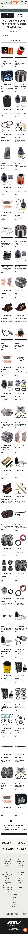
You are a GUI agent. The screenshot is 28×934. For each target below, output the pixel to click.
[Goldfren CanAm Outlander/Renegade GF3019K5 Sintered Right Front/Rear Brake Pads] (7, 204)
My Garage (7, 867)
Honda (14, 904)
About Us (20, 859)
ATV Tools (7, 884)
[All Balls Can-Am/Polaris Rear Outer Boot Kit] (7, 179)
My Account (7, 859)
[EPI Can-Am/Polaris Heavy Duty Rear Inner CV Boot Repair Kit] (21, 462)
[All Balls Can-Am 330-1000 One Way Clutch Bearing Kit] (7, 126)
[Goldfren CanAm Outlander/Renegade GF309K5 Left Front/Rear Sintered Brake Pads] (7, 359)
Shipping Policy (20, 861)
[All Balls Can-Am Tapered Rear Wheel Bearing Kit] (7, 590)
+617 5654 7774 (21, 925)
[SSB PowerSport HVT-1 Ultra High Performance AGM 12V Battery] (21, 799)
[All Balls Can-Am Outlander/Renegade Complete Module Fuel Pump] (21, 514)
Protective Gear (7, 882)
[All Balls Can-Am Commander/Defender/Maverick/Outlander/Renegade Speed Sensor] (7, 333)
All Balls (20, 885)
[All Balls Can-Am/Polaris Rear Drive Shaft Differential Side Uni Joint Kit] (21, 412)
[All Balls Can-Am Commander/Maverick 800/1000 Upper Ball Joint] (21, 204)
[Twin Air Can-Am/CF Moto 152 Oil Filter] (21, 179)
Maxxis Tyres (20, 875)
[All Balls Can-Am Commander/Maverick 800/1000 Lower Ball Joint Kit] (21, 153)
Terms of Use (20, 867)
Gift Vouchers (7, 878)
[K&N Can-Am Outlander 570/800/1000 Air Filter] (7, 514)
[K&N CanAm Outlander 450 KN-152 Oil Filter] (21, 51)
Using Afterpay (7, 863)
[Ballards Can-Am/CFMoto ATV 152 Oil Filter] (7, 51)
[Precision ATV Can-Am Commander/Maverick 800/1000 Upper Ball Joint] (21, 641)
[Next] (17, 821)
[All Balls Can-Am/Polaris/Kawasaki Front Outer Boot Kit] (7, 385)
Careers (20, 868)
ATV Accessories (7, 885)
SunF (20, 887)
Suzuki (14, 900)
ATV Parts (7, 880)
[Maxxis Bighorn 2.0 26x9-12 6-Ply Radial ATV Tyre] (21, 565)
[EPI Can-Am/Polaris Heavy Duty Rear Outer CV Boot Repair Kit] (7, 641)
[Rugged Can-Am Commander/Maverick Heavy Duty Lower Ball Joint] (7, 694)
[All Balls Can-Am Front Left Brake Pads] (7, 282)
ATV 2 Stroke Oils (7, 889)
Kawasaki (14, 906)
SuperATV (20, 880)
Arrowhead (20, 884)
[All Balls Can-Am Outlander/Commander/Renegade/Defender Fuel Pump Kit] (21, 126)
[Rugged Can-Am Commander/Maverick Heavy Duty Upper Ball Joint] (21, 667)
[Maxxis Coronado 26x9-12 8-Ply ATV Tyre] (7, 540)
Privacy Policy (20, 865)
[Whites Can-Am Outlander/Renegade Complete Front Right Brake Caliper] (21, 307)
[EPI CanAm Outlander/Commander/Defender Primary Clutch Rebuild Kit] (7, 256)
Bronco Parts (20, 876)
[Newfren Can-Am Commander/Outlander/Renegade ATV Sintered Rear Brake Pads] (7, 799)
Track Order (7, 861)
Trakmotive (20, 878)
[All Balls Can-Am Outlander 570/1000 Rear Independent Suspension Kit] (21, 385)
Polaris (14, 897)
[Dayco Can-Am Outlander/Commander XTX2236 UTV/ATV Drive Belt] (21, 359)
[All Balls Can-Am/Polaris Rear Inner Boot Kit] (21, 256)
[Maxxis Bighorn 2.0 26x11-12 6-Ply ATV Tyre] (7, 773)
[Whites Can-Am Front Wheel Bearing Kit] (21, 76)
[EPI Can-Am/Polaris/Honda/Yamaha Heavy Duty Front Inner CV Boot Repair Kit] (21, 616)
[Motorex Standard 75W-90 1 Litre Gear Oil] (7, 153)
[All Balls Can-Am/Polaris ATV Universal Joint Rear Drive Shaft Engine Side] (21, 773)
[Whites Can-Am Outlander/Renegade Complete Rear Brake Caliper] (7, 307)
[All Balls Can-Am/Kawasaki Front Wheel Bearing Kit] (21, 540)
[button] (25, 930)
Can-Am (14, 902)
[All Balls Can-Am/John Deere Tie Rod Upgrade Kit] (21, 488)
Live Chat (7, 834)
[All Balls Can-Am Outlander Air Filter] (7, 101)
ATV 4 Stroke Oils (7, 887)
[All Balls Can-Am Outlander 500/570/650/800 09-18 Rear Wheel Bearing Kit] (21, 590)
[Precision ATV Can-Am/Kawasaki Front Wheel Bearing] (7, 437)
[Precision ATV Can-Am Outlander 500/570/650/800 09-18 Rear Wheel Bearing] (21, 282)
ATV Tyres (7, 891)
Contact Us (7, 865)
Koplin (20, 882)
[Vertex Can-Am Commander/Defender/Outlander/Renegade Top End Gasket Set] (7, 720)
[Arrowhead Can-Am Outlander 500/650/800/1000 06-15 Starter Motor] (7, 412)
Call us (21, 834)
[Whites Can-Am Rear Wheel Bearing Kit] (21, 231)
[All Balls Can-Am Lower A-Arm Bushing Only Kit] (7, 565)
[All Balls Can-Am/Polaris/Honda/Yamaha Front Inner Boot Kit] (21, 101)
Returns (20, 863)
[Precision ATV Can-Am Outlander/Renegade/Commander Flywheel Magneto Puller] (7, 462)
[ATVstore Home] (14, 922)
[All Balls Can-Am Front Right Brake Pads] (21, 437)
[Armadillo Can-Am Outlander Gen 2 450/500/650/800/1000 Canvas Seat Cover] (7, 231)
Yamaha (14, 899)
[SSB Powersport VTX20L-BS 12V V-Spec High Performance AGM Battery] (7, 76)
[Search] (25, 6)
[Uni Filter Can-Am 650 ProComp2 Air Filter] (7, 667)
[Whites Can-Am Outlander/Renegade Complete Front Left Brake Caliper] (7, 488)
